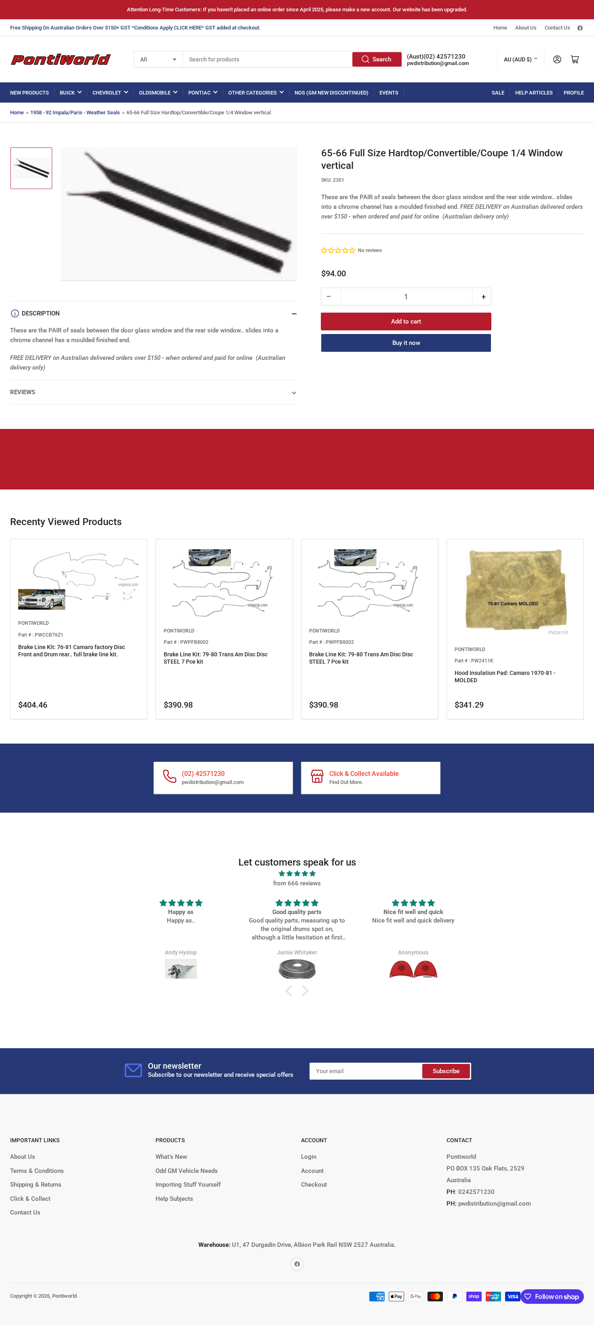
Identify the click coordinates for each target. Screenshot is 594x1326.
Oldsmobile (155, 93)
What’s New (171, 1156)
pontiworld (33, 623)
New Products (29, 93)
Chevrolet (107, 93)
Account (312, 1171)
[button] (338, 250)
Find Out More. (346, 782)
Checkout (314, 1184)
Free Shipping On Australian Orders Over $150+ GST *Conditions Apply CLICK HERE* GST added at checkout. (135, 28)
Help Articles (534, 93)
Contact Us (557, 28)
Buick (67, 93)
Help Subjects (174, 1198)
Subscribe (446, 1071)
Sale (498, 93)
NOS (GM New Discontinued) (332, 93)
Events (388, 93)
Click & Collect (30, 1198)
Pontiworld (64, 1296)
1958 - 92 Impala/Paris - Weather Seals (75, 112)
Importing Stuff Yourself (188, 1184)
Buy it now (406, 343)
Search (382, 59)
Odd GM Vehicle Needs (187, 1171)
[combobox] (293, 59)
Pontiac (199, 93)
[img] (297, 873)
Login (308, 1156)
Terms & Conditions (37, 1171)
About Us (526, 28)
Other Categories (252, 93)
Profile (574, 93)
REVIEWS (22, 392)
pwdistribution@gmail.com (438, 63)
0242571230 (476, 1192)
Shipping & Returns (35, 1184)
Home (500, 28)
